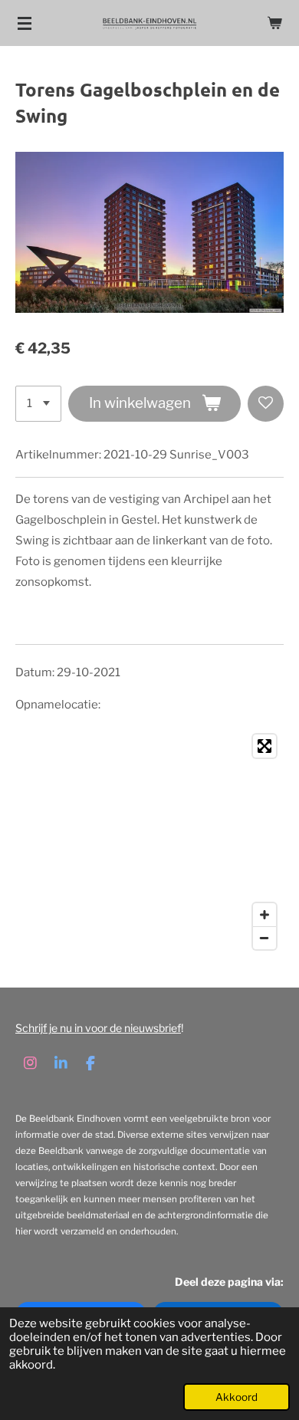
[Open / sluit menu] (24, 23)
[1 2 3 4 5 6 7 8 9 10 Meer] (38, 404)
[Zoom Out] (264, 937)
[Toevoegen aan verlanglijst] (266, 404)
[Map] (149, 842)
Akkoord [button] (236, 1397)
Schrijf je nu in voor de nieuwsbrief (98, 1027)
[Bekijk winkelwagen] (274, 23)
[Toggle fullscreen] (264, 746)
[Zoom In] (264, 914)
